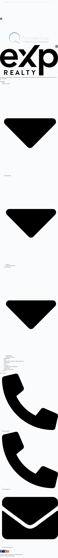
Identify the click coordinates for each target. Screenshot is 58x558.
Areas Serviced (7, 368)
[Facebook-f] (1, 551)
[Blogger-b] (6, 551)
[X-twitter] (3, 551)
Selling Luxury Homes (10, 357)
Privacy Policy (11, 556)
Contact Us (4, 370)
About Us (8, 264)
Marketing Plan (9, 355)
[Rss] (8, 551)
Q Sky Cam (6, 365)
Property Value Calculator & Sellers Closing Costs (14, 361)
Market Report (7, 358)
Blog (5, 359)
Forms (5, 363)
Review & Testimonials (10, 265)
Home (3, 82)
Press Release (7, 362)
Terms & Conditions (4, 556)
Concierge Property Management (11, 366)
